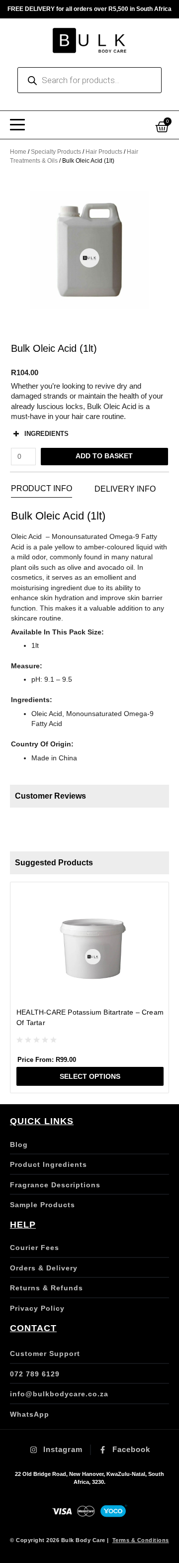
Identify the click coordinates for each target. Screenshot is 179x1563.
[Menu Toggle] (17, 124)
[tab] (41, 489)
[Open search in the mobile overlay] (89, 80)
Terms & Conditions (140, 1540)
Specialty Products (56, 151)
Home (18, 151)
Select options (90, 1076)
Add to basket (104, 456)
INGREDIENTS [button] (46, 433)
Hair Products (104, 151)
